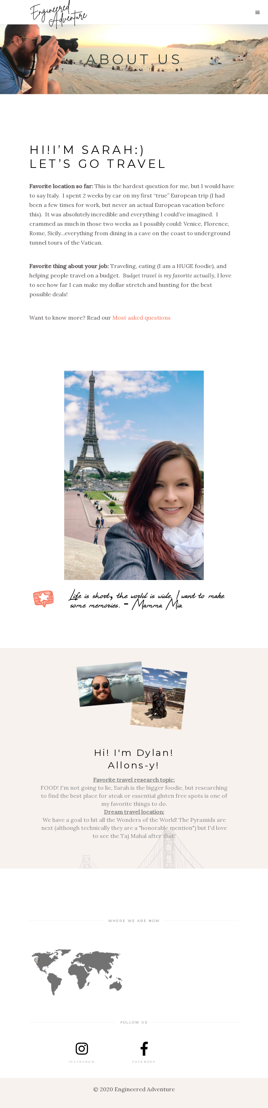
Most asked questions (141, 317)
